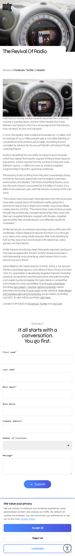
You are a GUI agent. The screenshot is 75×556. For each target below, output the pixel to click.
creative (31, 287)
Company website (12, 421)
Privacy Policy (28, 519)
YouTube (57, 303)
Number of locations (15, 438)
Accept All (37, 527)
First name (9, 352)
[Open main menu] (69, 9)
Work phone (9, 404)
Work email (9, 386)
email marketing (32, 294)
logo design (19, 287)
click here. (45, 297)
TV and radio (33, 290)
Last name (9, 369)
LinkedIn (40, 70)
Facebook (19, 70)
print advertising (55, 283)
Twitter (30, 70)
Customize (37, 548)
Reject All (37, 538)
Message (8, 455)
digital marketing (46, 287)
